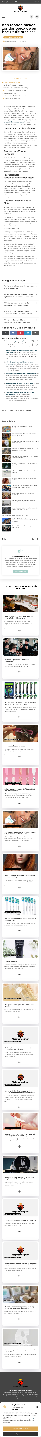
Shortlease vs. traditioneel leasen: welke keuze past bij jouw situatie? (24, 486)
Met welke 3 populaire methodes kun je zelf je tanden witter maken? (20, 833)
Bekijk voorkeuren (20, 1434)
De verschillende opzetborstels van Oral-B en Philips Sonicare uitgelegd (20, 703)
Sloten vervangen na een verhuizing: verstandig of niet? (23, 501)
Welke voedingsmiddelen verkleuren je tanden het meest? (20, 321)
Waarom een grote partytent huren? (19, 341)
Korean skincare (10, 962)
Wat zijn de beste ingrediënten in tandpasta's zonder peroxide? (20, 304)
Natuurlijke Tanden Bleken (12, 82)
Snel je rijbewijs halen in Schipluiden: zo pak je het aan (24, 464)
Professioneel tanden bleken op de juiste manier (20, 1264)
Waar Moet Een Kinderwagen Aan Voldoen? (21, 373)
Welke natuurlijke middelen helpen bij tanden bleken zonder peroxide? (20, 295)
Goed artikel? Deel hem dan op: (15, 96)
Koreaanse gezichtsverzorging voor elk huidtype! (19, 1350)
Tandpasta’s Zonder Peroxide (13, 85)
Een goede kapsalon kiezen (15, 746)
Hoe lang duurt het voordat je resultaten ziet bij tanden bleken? (20, 312)
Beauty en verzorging (13, 37)
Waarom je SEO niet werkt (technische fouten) (24, 471)
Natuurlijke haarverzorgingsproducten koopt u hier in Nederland (19, 1178)
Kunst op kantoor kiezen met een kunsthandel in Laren (22, 427)
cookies (32, 1419)
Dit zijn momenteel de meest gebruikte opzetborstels (20, 919)
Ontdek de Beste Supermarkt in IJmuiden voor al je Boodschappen (25, 508)
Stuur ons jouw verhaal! (20, 556)
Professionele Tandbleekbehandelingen (16, 88)
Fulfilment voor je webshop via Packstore (15, 515)
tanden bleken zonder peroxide (15, 122)
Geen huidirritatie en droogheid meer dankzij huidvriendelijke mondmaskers (19, 1092)
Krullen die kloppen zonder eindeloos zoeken (24, 479)
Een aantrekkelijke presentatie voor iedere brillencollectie (25, 441)
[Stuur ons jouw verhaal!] (20, 550)
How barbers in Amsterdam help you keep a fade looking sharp (25, 456)
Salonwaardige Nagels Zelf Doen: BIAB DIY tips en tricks (19, 790)
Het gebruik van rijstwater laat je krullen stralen (20, 1005)
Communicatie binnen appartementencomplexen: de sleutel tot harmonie (25, 520)
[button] (37, 1407)
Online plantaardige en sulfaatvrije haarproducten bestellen (18, 1048)
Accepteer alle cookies (20, 1428)
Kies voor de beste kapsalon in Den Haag (20, 1220)
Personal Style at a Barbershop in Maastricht (22, 526)
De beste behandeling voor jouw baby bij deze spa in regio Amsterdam (19, 1307)
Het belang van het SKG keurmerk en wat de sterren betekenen (25, 449)
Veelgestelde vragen (10, 93)
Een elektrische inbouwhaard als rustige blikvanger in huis (24, 434)
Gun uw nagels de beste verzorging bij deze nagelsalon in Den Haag (19, 1135)
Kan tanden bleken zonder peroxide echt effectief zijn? (20, 287)
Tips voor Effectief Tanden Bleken (16, 90)
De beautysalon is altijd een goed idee (19, 383)
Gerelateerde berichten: (12, 98)
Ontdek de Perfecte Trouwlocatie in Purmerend (23, 493)
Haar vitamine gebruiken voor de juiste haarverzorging (19, 876)
